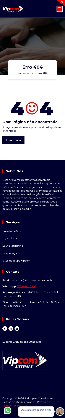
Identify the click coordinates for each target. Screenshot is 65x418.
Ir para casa (13, 140)
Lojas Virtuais (10, 238)
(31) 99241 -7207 (26, 286)
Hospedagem (11, 253)
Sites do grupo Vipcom (16, 260)
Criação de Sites (12, 231)
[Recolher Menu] (60, 9)
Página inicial (26, 73)
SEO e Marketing (12, 245)
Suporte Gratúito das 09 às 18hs (21, 341)
